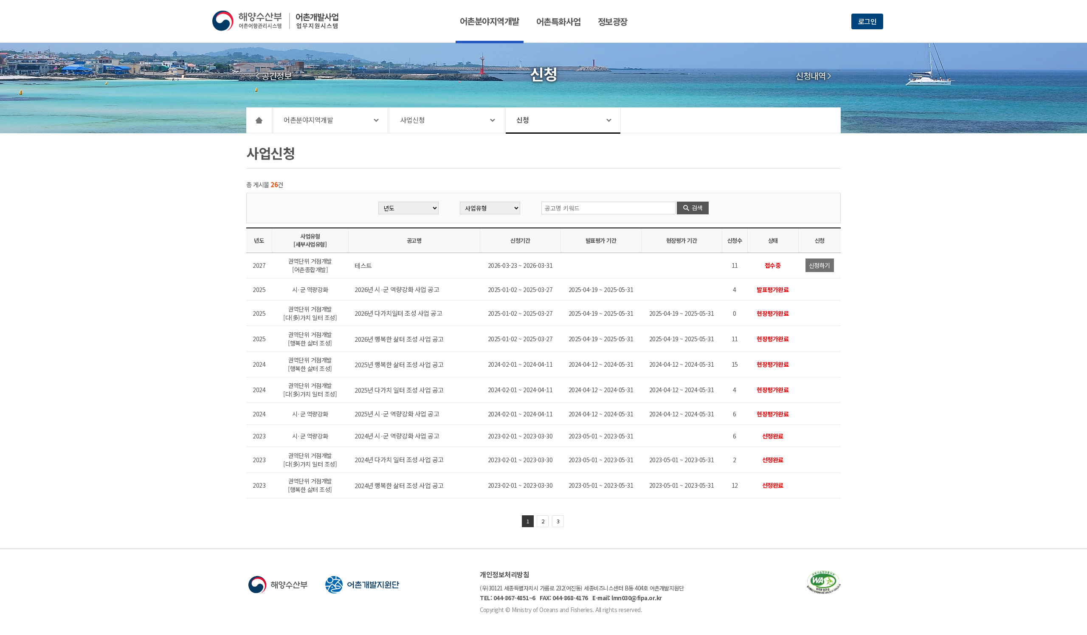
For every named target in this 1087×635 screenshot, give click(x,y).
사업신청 (412, 120)
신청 (522, 120)
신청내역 (810, 76)
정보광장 (613, 21)
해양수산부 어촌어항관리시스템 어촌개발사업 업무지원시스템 (281, 21)
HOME (259, 120)
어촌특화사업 (558, 21)
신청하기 (819, 265)
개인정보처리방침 (504, 574)
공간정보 (276, 76)
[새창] (824, 591)
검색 (697, 207)
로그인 (867, 21)
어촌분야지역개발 (489, 21)
